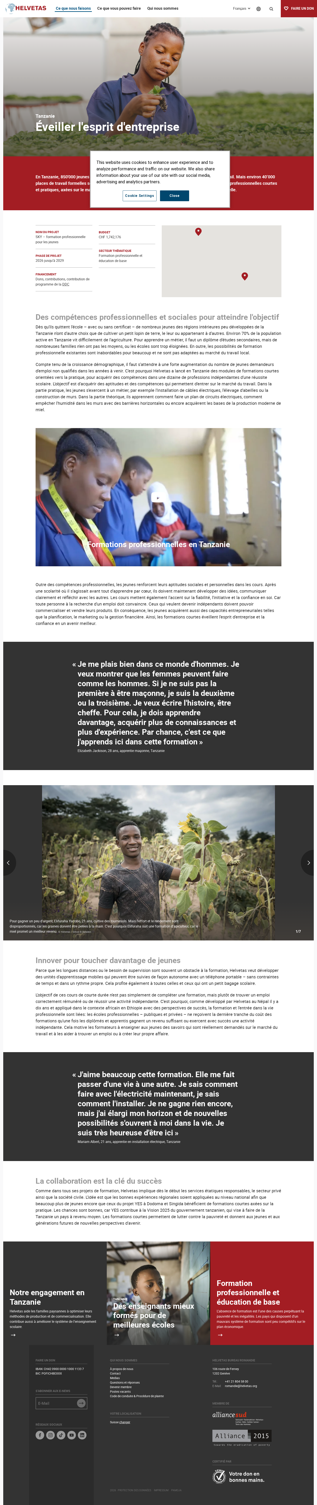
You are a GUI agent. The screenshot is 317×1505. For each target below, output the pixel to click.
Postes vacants (120, 1391)
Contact (115, 1373)
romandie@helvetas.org (241, 1386)
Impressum (161, 1490)
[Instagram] (50, 1436)
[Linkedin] (82, 1436)
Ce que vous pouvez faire (119, 8)
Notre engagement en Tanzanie (47, 1297)
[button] (198, 232)
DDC (65, 284)
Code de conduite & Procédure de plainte (137, 1396)
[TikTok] (61, 1436)
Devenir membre (121, 1387)
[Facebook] (40, 1436)
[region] (160, 179)
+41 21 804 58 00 (236, 1381)
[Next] (262, 862)
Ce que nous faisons (73, 8)
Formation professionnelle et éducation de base (248, 1292)
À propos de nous (121, 1369)
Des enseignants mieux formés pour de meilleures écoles (153, 1315)
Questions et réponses (125, 1382)
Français (240, 8)
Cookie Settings (139, 196)
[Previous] (54, 862)
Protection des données (134, 1490)
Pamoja (176, 1490)
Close (174, 196)
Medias (115, 1378)
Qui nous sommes (162, 8)
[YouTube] (71, 1436)
